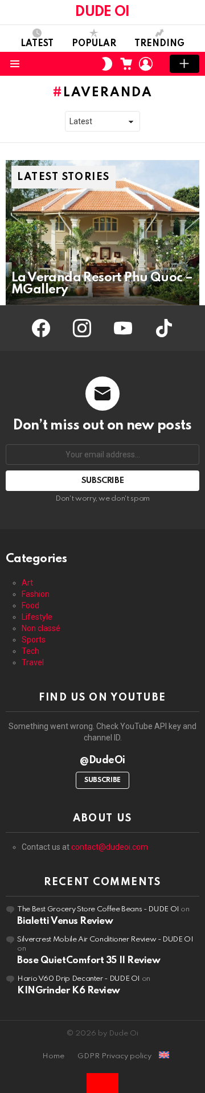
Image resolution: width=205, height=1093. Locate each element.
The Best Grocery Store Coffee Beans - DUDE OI (98, 909)
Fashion (36, 594)
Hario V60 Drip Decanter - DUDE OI (78, 979)
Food (30, 605)
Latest (37, 43)
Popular (94, 43)
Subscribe (102, 780)
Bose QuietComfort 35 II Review (89, 960)
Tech (30, 651)
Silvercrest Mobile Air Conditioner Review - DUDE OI (105, 939)
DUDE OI (102, 12)
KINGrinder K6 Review (68, 991)
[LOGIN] (146, 63)
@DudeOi (102, 760)
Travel (33, 662)
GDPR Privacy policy (114, 1056)
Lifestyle (37, 616)
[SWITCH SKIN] (107, 63)
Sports (34, 639)
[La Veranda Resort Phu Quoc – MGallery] (102, 232)
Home (53, 1056)
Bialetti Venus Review (65, 921)
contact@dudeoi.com (109, 847)
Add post (184, 64)
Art (27, 582)
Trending (159, 43)
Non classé (41, 628)
